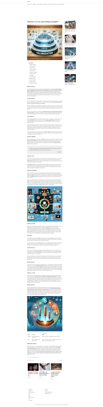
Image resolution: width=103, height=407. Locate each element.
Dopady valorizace (33, 81)
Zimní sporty (62, 4)
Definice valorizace (33, 64)
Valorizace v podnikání (33, 72)
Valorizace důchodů (33, 69)
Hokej (46, 4)
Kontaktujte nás (36, 357)
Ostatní (49, 4)
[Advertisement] (51, 10)
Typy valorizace (32, 67)
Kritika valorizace (32, 78)
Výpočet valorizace (33, 76)
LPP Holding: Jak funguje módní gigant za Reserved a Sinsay (44, 373)
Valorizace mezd (32, 70)
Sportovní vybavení (54, 4)
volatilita (52, 124)
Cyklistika (34, 4)
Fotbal (44, 4)
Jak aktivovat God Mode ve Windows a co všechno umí (33, 373)
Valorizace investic (33, 73)
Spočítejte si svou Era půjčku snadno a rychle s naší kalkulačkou (70, 57)
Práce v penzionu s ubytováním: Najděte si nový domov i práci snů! (70, 31)
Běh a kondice (30, 4)
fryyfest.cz (28, 1)
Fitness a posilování (39, 4)
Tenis (58, 4)
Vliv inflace (32, 75)
